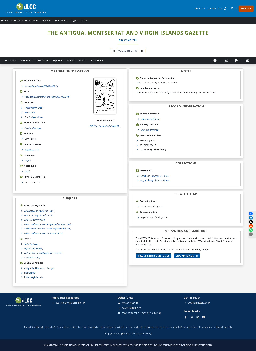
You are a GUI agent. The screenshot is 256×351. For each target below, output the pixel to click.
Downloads (42, 60)
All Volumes (96, 60)
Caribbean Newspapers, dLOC (154, 175)
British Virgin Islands (33, 277)
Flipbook (58, 60)
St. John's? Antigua (33, 128)
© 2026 (128, 345)
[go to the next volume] (142, 51)
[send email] (252, 234)
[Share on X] (252, 222)
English (245, 8)
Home (4, 20)
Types (74, 20)
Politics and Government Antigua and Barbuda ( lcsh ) (48, 224)
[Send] (248, 60)
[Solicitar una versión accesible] (215, 60)
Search (82, 60)
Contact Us (215, 8)
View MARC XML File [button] (187, 255)
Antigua (50, 268)
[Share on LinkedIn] (252, 218)
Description (10, 60)
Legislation (33, 248)
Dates (84, 20)
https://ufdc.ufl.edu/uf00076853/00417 (41, 86)
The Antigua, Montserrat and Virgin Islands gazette (47, 96)
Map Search (61, 20)
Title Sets (46, 20)
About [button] (199, 8)
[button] (234, 8)
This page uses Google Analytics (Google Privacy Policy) (128, 333)
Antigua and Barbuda (34, 268)
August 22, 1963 (32, 149)
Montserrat (29, 272)
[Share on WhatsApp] (252, 230)
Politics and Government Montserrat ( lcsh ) (43, 233)
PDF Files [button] (25, 60)
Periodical (33, 257)
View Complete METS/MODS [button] (153, 255)
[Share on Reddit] (252, 226)
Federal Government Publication (43, 252)
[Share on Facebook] (252, 213)
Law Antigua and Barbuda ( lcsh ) (39, 210)
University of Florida (150, 119)
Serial (27, 171)
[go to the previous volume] (114, 51)
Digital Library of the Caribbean (155, 180)
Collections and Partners (24, 20)
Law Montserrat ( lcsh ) (34, 219)
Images (71, 60)
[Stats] (226, 60)
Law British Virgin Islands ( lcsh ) (38, 215)
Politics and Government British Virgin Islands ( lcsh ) (47, 228)
